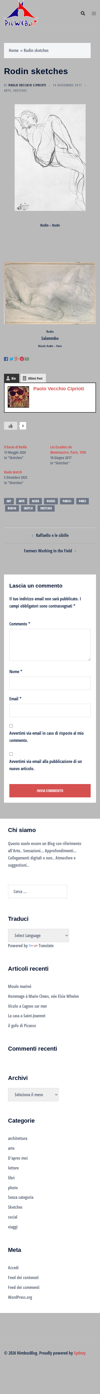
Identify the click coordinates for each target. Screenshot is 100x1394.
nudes (51, 501)
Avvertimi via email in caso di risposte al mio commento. (46, 736)
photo (13, 1188)
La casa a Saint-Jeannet (26, 1016)
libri (11, 1178)
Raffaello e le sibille (52, 535)
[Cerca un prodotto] (83, 13)
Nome (15, 671)
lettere (13, 1168)
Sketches (20, 90)
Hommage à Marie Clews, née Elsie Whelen (43, 996)
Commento (19, 624)
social (12, 1217)
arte (7, 90)
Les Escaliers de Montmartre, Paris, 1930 (68, 449)
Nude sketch (13, 472)
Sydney (80, 1353)
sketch (28, 508)
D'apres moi (18, 1158)
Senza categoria (20, 1197)
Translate (46, 946)
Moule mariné (19, 986)
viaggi (13, 1227)
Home (13, 50)
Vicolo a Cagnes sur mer (27, 1006)
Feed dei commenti (23, 1287)
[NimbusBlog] (21, 13)
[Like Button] (10, 426)
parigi (67, 501)
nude (35, 501)
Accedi (13, 1268)
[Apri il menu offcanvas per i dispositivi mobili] (94, 13)
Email (15, 699)
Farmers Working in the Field (48, 551)
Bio (13, 378)
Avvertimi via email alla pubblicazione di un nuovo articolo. (45, 765)
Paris (82, 501)
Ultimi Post (35, 378)
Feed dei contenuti (23, 1277)
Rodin (12, 508)
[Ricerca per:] (37, 891)
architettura (17, 1138)
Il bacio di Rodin (15, 446)
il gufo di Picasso (22, 1026)
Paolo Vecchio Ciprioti (27, 85)
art (9, 501)
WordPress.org (20, 1297)
